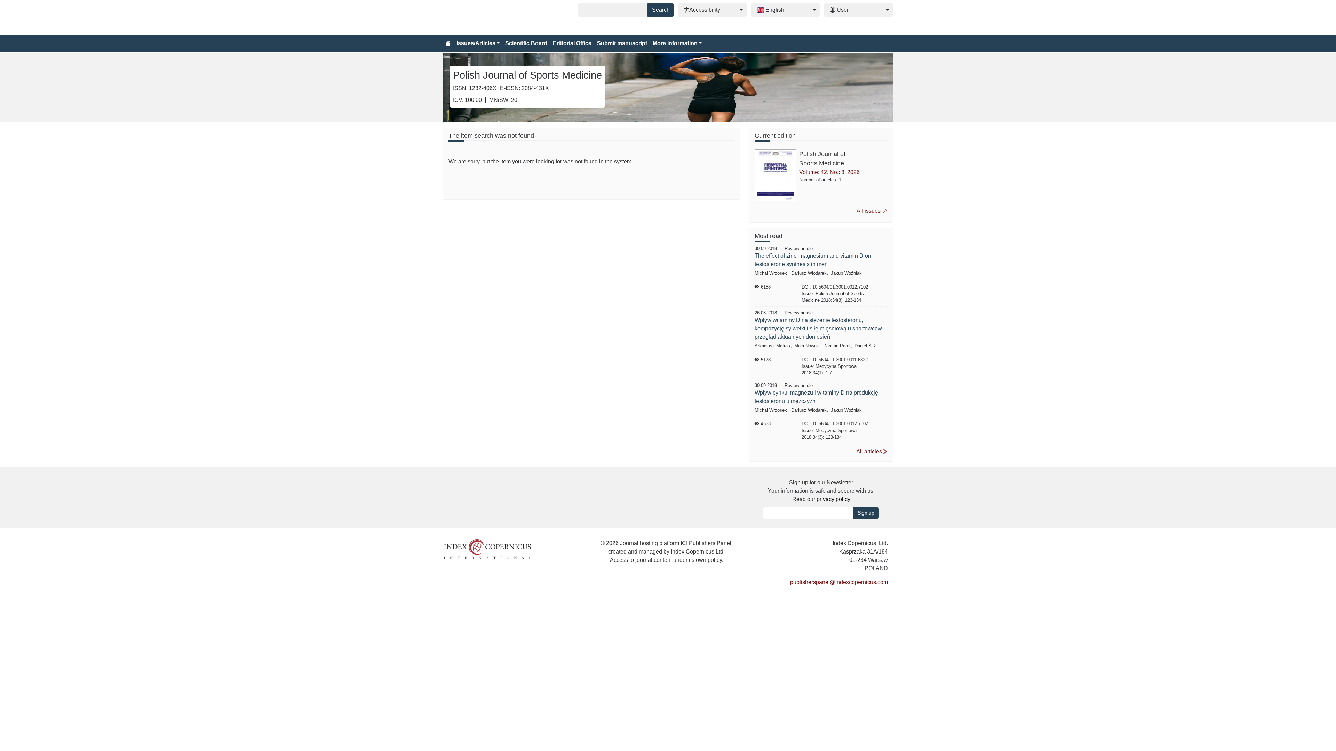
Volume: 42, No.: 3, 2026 (829, 172)
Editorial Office (572, 43)
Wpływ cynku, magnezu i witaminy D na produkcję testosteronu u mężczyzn (816, 397)
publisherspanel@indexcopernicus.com (839, 582)
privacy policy (833, 499)
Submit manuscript (622, 43)
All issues (869, 211)
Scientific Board (526, 43)
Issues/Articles (475, 43)
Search (661, 10)
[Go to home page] (448, 43)
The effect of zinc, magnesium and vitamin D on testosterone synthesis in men (813, 260)
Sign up (866, 513)
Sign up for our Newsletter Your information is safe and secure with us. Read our (821, 490)
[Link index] (487, 549)
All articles (869, 451)
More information (675, 43)
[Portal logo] (477, 17)
